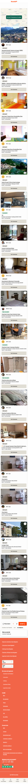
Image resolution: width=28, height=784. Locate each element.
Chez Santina (4, 479)
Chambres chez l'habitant (8, 673)
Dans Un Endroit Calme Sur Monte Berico (11, 578)
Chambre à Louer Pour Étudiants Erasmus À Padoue (13, 611)
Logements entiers (7, 688)
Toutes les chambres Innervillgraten (10, 641)
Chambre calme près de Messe (9, 380)
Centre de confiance (7, 745)
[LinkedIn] (12, 761)
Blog (4, 695)
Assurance (5, 742)
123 (2, 215)
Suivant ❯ (22, 624)
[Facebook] (3, 761)
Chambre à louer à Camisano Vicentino (10, 347)
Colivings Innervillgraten (7, 649)
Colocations (5, 677)
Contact (4, 731)
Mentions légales (6, 709)
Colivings (5, 680)
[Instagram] (6, 761)
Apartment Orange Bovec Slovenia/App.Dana (12, 116)
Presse (4, 702)
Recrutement (5, 699)
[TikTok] (9, 761)
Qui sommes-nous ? (7, 735)
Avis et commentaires (7, 749)
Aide (4, 728)
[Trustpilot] (7, 768)
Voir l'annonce (14, 56)
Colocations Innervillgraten (8, 645)
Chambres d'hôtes (6, 684)
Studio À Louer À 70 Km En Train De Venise (11, 182)
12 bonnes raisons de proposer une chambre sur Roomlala (12, 753)
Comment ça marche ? (7, 738)
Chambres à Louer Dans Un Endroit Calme (11, 314)
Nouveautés (5, 720)
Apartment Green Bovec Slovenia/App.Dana (12, 149)
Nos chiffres (5, 716)
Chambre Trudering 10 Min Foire (9, 413)
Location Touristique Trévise (8, 248)
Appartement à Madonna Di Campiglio (10, 281)
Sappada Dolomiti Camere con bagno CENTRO (12, 50)
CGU (4, 713)
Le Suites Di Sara (5, 545)
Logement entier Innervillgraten (9, 656)
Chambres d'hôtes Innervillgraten (9, 652)
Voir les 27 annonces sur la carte (14, 17)
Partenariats (5, 706)
